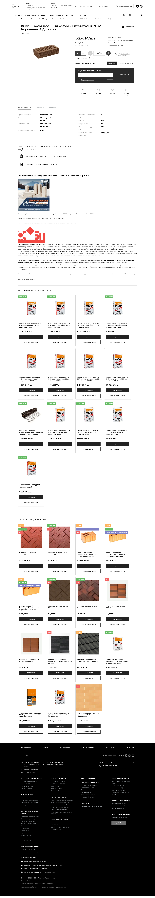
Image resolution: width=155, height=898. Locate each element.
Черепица (85, 803)
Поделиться (129, 26)
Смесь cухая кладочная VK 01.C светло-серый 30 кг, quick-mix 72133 (30, 325)
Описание (52, 107)
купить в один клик (31, 342)
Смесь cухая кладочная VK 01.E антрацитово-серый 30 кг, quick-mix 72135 (117, 325)
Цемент (23, 838)
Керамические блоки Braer (60, 807)
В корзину (112, 63)
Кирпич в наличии (27, 786)
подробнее (31, 337)
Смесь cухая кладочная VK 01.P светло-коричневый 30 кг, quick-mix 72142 (88, 379)
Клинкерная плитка (27, 798)
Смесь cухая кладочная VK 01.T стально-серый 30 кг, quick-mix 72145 (117, 379)
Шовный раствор (87, 792)
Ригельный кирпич (88, 778)
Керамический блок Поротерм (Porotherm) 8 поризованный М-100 (115, 554)
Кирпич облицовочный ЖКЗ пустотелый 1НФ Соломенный (88, 715)
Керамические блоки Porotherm (62, 800)
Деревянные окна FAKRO (120, 817)
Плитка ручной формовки (29, 800)
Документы (39, 107)
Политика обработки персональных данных (32, 880)
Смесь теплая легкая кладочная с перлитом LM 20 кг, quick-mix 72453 (117, 661)
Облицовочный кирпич (120, 778)
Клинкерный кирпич (59, 778)
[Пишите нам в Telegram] (137, 6)
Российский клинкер (58, 781)
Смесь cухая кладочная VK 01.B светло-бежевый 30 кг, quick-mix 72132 (59, 325)
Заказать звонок (125, 6)
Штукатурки (25, 828)
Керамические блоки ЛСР (60, 802)
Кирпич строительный (120, 800)
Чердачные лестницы (30, 846)
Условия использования (46, 883)
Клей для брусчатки (88, 797)
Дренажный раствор (88, 794)
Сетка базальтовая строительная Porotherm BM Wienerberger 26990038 (31, 432)
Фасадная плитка (28, 794)
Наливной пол (26, 835)
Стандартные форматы (29, 781)
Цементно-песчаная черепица (91, 806)
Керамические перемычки (60, 809)
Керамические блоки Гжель (60, 805)
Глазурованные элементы (30, 802)
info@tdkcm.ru (29, 772)
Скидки (120, 822)
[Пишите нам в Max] (141, 6)
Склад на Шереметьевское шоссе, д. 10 (118, 763)
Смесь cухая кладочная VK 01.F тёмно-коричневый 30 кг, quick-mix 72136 (30, 379)
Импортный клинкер (58, 783)
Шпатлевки (25, 830)
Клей (22, 833)
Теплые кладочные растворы (31, 819)
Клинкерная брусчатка (89, 785)
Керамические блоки (59, 797)
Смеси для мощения (28, 821)
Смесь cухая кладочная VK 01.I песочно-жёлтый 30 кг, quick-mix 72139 (59, 379)
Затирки (24, 826)
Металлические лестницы (30, 852)
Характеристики (24, 107)
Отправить (123, 74)
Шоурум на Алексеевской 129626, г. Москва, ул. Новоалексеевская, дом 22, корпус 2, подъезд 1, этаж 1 (43, 764)
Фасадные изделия (27, 805)
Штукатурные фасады (60, 820)
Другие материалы (27, 840)
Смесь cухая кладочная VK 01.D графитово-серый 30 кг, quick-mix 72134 (88, 325)
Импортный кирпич (117, 785)
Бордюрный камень (88, 790)
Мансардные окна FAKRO (121, 814)
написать (104, 6)
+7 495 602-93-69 (84, 6)
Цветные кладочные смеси (30, 816)
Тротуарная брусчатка (90, 782)
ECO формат (25, 783)
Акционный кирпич (27, 788)
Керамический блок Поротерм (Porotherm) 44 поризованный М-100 (87, 554)
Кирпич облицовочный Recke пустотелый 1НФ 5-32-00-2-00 (60, 661)
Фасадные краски (57, 829)
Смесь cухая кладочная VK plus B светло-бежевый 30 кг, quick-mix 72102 (59, 715)
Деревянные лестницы (28, 849)
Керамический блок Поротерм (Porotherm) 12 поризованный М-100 (29, 608)
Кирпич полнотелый (118, 806)
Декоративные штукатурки (60, 827)
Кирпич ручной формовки (31, 778)
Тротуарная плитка (87, 787)
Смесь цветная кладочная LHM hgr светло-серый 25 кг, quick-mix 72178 (30, 715)
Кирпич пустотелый (118, 808)
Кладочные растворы (28, 823)
